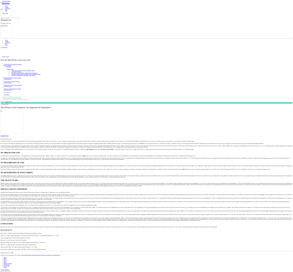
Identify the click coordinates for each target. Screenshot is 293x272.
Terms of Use (6, 264)
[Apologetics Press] (12, 132)
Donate (5, 262)
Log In (2, 47)
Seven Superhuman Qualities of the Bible (13, 98)
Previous (3, 104)
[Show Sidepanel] (3, 16)
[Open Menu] (1, 8)
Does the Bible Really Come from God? (12, 97)
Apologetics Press (5, 135)
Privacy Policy (7, 266)
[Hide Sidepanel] (1, 16)
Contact (5, 267)
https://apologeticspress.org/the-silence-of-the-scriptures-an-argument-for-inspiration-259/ (40, 255)
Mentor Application (8, 263)
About (5, 258)
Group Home (6, 94)
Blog (5, 261)
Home (5, 257)
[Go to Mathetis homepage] (5, 3)
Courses (5, 259)
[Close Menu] (1, 24)
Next (7, 104)
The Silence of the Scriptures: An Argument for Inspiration (16, 99)
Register (5, 47)
